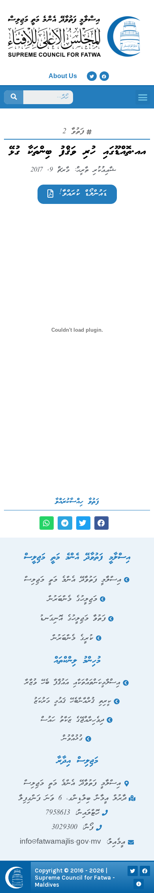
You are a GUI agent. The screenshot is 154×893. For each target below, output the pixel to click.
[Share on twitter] (83, 523)
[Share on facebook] (101, 523)
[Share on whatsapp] (46, 523)
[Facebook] (104, 76)
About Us (63, 76)
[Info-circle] (138, 884)
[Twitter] (91, 76)
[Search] (13, 97)
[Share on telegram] (65, 523)
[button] (142, 97)
